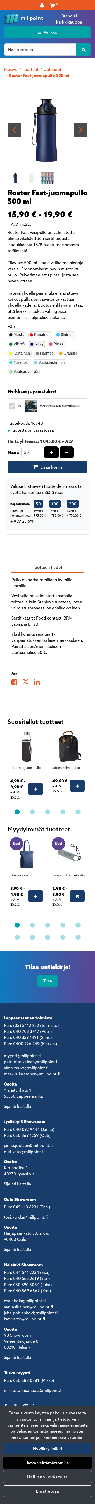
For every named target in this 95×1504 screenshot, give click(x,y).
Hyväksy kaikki (47, 1448)
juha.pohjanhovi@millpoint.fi (31, 1312)
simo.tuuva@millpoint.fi (26, 1067)
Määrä (13, 452)
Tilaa (47, 980)
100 (55, 503)
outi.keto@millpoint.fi (24, 1151)
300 (73, 503)
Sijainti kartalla (17, 1106)
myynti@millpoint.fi (22, 1055)
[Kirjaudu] (42, 5)
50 (38, 503)
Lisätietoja (47, 1491)
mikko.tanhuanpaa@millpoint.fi (33, 1390)
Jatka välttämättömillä (47, 1462)
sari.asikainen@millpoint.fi (28, 1306)
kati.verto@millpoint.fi (24, 1318)
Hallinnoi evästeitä (47, 1476)
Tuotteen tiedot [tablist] (47, 567)
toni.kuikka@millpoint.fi (26, 1217)
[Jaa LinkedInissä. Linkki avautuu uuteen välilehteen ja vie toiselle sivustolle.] (39, 683)
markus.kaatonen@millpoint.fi (32, 1073)
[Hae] (83, 49)
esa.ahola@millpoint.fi (25, 1300)
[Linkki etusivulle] (23, 19)
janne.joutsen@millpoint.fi (28, 1145)
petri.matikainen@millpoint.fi (31, 1061)
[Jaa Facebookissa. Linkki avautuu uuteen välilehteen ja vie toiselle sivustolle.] (17, 683)
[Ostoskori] (52, 5)
